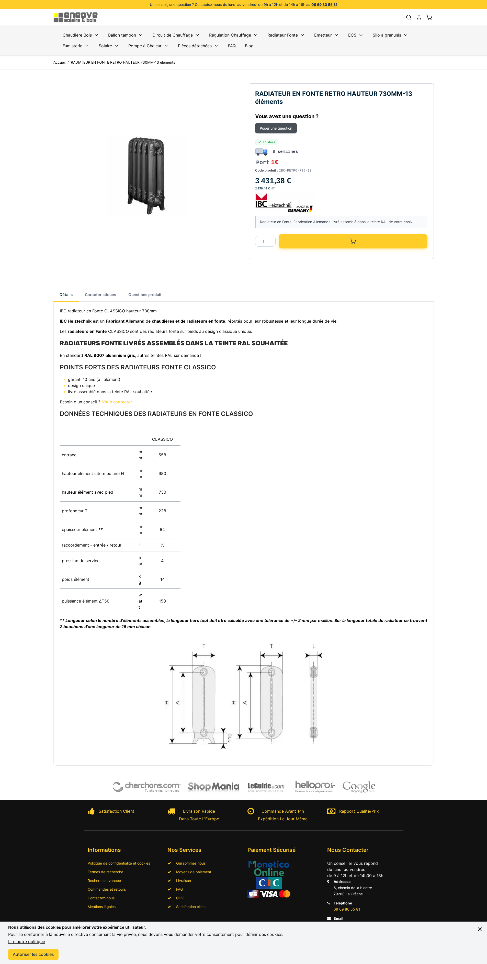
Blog (249, 45)
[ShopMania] (214, 787)
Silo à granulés (387, 35)
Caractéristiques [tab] (100, 294)
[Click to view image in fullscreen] (146, 175)
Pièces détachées (195, 45)
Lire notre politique (26, 941)
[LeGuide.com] (266, 787)
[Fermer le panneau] (480, 929)
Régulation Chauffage (230, 35)
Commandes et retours (107, 889)
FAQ (232, 45)
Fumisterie (72, 45)
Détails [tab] (66, 294)
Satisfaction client (189, 906)
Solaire (105, 45)
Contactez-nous (101, 898)
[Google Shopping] (359, 787)
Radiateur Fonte (282, 35)
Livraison (182, 880)
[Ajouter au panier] (353, 241)
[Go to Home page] (78, 17)
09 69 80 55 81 (324, 4)
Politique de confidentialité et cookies (119, 863)
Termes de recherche (105, 872)
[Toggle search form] (408, 17)
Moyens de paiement (192, 872)
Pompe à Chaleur (145, 45)
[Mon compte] (419, 17)
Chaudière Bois (77, 35)
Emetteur (323, 35)
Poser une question (276, 128)
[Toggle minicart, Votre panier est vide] (429, 17)
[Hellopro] (315, 787)
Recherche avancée (104, 880)
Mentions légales (102, 906)
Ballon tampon (122, 35)
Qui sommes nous (189, 863)
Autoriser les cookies (33, 954)
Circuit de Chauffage (172, 35)
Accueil (59, 62)
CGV (178, 898)
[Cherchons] (147, 787)
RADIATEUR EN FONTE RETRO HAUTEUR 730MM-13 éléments (123, 62)
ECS (352, 35)
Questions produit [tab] (145, 294)
